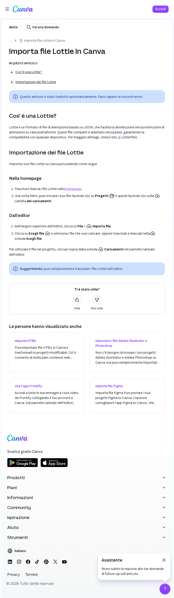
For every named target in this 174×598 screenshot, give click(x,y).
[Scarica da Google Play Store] (22, 466)
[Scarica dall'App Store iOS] (54, 466)
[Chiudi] (164, 559)
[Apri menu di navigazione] (7, 9)
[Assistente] (165, 589)
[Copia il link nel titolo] (5, 115)
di (119, 137)
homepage (73, 189)
